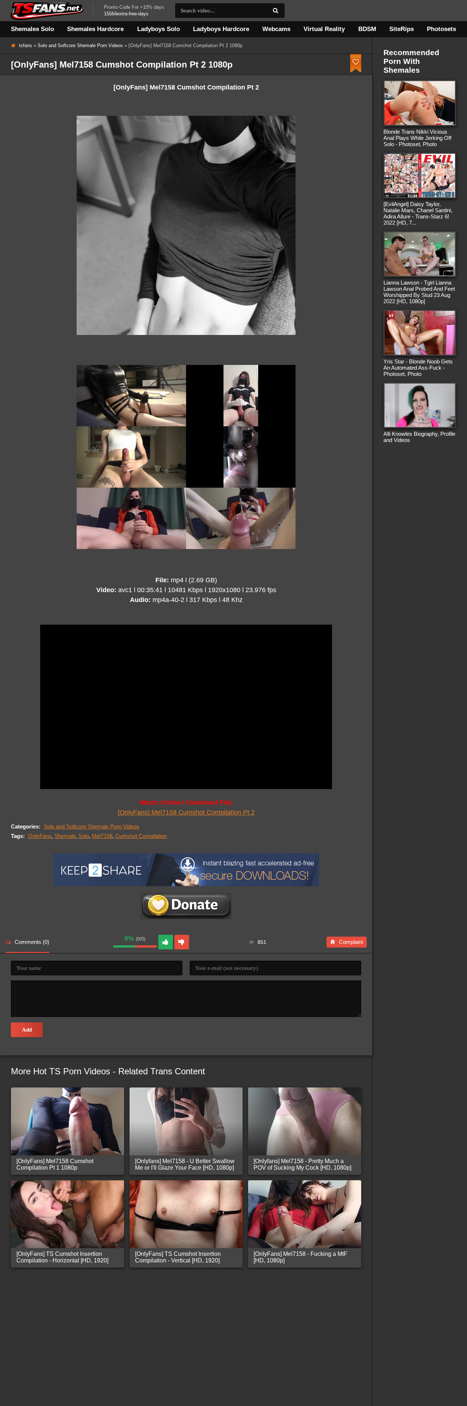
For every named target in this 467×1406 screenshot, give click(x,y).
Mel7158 (102, 836)
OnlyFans (39, 836)
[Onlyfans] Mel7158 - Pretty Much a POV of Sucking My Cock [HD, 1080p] (302, 1164)
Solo (83, 836)
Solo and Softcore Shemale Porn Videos (80, 45)
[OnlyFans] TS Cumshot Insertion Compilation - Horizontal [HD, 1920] (62, 1257)
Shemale (65, 836)
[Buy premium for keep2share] (186, 884)
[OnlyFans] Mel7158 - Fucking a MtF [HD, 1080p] (300, 1257)
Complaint (351, 942)
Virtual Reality (324, 29)
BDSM (367, 29)
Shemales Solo (32, 29)
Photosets (441, 29)
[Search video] (275, 10)
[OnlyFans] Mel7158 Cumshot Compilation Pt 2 (186, 812)
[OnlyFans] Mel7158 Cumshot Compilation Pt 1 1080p (54, 1164)
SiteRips (401, 29)
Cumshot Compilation (141, 836)
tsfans (25, 45)
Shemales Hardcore (95, 29)
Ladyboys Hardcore (221, 29)
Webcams (276, 29)
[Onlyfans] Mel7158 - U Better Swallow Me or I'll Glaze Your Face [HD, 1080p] (185, 1164)
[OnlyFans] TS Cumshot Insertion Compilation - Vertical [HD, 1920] (178, 1257)
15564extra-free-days (126, 13)
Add (27, 1030)
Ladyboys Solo (158, 29)
